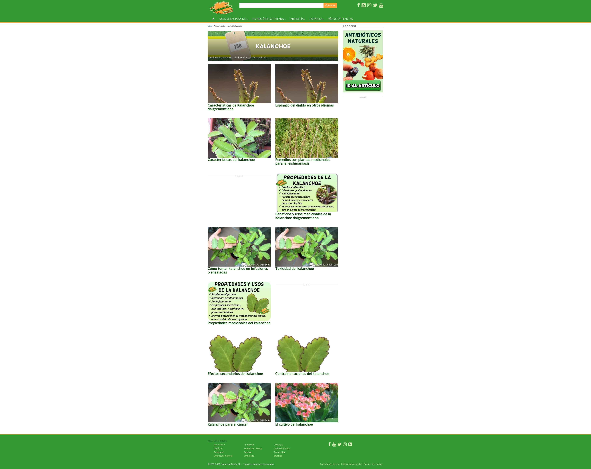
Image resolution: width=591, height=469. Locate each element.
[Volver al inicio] (213, 19)
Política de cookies (373, 464)
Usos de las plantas (232, 18)
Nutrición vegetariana (268, 18)
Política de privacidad (351, 464)
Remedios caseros (253, 448)
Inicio (210, 26)
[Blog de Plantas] (350, 445)
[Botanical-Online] (222, 7)
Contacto (278, 444)
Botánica (316, 18)
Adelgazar (219, 452)
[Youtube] (334, 445)
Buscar (331, 5)
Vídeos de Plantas (340, 18)
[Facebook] (329, 445)
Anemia (247, 452)
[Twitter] (340, 445)
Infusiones (249, 444)
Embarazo (249, 455)
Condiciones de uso (330, 464)
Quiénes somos (282, 448)
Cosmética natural (223, 455)
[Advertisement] (239, 198)
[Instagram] (345, 445)
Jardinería (297, 18)
